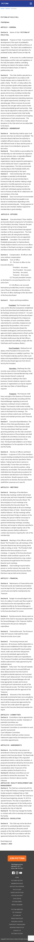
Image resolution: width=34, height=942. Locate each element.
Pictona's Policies (17, 933)
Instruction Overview (17, 886)
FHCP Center (17, 898)
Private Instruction (17, 892)
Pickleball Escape (17, 921)
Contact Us (17, 930)
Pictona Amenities (17, 909)
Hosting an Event (17, 895)
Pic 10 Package (17, 912)
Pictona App (17, 915)
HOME (17, 877)
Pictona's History (17, 880)
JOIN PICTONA (17, 858)
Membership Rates (17, 883)
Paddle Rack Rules (17, 918)
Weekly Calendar (17, 904)
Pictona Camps (17, 901)
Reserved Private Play (17, 927)
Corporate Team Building (17, 924)
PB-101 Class (17, 889)
